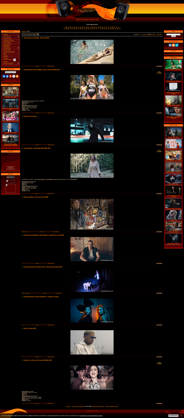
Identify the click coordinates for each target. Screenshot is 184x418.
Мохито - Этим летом (173, 137)
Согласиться (173, 415)
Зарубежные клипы (8, 40)
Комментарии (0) (51, 66)
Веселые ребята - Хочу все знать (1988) (36, 197)
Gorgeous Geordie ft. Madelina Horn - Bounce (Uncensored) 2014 (43, 266)
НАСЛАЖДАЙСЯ (86, 9)
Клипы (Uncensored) (8, 52)
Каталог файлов (84, 19)
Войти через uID (10, 72)
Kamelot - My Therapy (30, 116)
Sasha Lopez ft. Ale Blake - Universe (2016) (36, 38)
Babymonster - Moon (173, 184)
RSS (129, 1)
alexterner (37, 66)
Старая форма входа (10, 79)
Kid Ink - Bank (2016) (30, 328)
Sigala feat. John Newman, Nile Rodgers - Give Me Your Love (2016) (44, 235)
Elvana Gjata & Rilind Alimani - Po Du (173, 148)
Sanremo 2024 (7, 50)
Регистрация (92, 19)
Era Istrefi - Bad (173, 220)
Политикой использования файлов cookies (90, 415)
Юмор (5, 54)
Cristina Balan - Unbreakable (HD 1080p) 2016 (37, 148)
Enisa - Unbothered (173, 231)
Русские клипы (7, 38)
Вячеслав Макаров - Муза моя (173, 172)
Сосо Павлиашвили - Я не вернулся (173, 196)
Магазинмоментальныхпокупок (8, 59)
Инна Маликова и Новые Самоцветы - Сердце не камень (41, 296)
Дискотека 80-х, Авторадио (7, 45)
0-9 (66, 27)
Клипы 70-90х (7, 42)
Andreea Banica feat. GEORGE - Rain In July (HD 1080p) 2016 (42, 69)
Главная (78, 19)
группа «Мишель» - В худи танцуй (173, 160)
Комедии (5, 56)
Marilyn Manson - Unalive (173, 243)
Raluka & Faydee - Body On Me (173, 208)
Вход (97, 19)
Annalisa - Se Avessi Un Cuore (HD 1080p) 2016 (38, 360)
